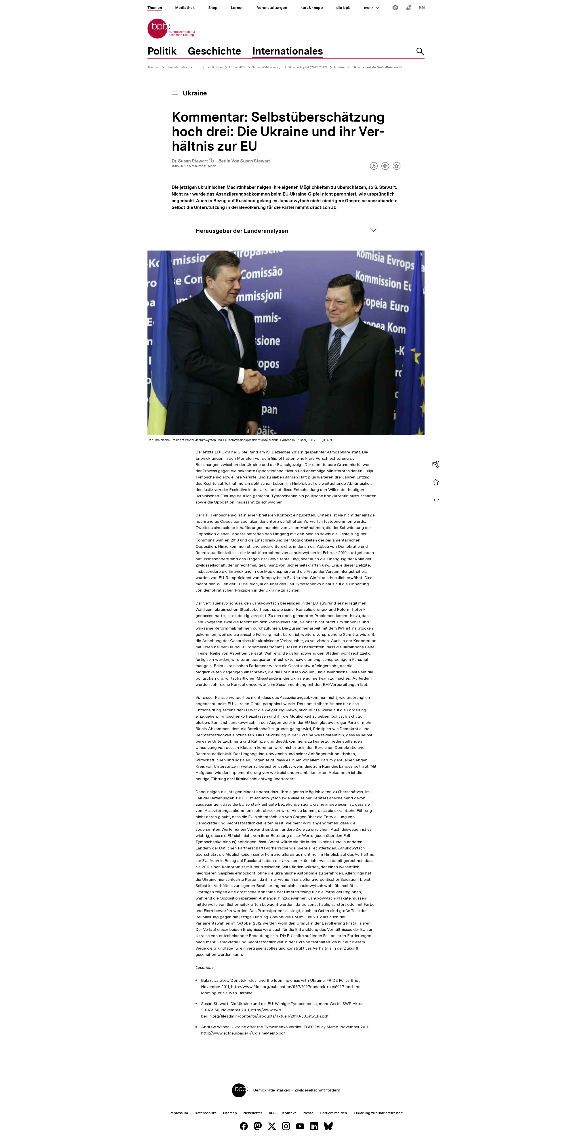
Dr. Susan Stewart (193, 161)
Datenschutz (205, 1113)
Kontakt (289, 1113)
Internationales (176, 67)
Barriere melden (333, 1113)
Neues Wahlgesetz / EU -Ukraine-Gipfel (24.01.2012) (289, 67)
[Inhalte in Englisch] (422, 8)
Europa (199, 67)
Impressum (178, 1113)
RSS (272, 1113)
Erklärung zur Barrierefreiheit (378, 1113)
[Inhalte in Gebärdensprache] (409, 8)
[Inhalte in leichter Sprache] (395, 8)
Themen (153, 67)
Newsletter (252, 1113)
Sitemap (230, 1113)
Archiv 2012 (236, 67)
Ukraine (216, 67)
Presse (308, 1113)
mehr (371, 7)
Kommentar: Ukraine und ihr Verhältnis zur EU (368, 67)
